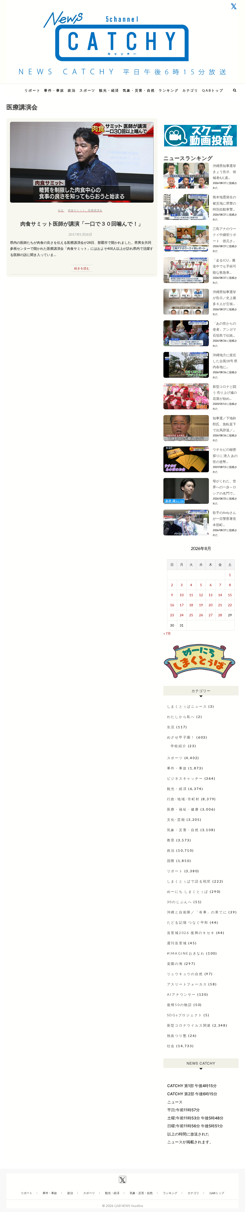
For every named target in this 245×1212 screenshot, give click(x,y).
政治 (72, 90)
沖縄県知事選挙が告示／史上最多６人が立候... (224, 298)
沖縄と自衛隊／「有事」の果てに (197, 912)
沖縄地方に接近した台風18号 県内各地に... (225, 361)
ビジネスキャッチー (185, 778)
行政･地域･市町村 (183, 799)
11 (191, 595)
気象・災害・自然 (139, 90)
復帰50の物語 (179, 1005)
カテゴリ (190, 90)
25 (191, 615)
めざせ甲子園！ (181, 737)
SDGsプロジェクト (184, 1015)
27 (210, 615)
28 (220, 615)
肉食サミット (76, 210)
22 (230, 605)
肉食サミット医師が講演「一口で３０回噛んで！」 (81, 223)
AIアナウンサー (181, 994)
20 (210, 605)
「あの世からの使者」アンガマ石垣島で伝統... (224, 329)
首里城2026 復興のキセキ (191, 933)
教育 (171, 840)
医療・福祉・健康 (183, 809)
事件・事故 (54, 90)
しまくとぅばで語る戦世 (189, 881)
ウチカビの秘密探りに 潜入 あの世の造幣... (225, 455)
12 (201, 595)
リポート (32, 90)
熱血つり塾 (177, 1036)
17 (182, 605)
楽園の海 (175, 964)
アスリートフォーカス (187, 984)
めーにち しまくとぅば (188, 892)
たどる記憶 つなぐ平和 (188, 922)
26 (201, 615)
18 (191, 605)
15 (230, 595)
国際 (171, 861)
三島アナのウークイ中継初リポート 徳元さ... (224, 235)
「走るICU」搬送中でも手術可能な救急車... (224, 266)
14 (220, 595)
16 (172, 605)
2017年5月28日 (80, 234)
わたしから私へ (181, 717)
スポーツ (87, 90)
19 (201, 605)
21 (220, 605)
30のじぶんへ (179, 902)
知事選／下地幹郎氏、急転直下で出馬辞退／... (224, 424)
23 (172, 615)
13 (210, 595)
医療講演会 (95, 210)
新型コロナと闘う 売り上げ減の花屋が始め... (225, 392)
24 (182, 615)
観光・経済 (109, 90)
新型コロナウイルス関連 (189, 1025)
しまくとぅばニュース (187, 706)
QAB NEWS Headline (128, 1206)
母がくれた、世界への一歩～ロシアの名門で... (224, 487)
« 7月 (167, 633)
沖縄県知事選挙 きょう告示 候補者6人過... (226, 172)
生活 (171, 727)
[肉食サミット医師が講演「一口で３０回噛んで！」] (82, 162)
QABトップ (212, 90)
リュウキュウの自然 (185, 974)
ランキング (169, 90)
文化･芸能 (176, 819)
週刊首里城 (177, 943)
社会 (61, 210)
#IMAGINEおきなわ (186, 953)
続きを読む (82, 268)
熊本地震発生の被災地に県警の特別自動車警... (224, 203)
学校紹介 (179, 746)
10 (182, 595)
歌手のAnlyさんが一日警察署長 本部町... (224, 519)
